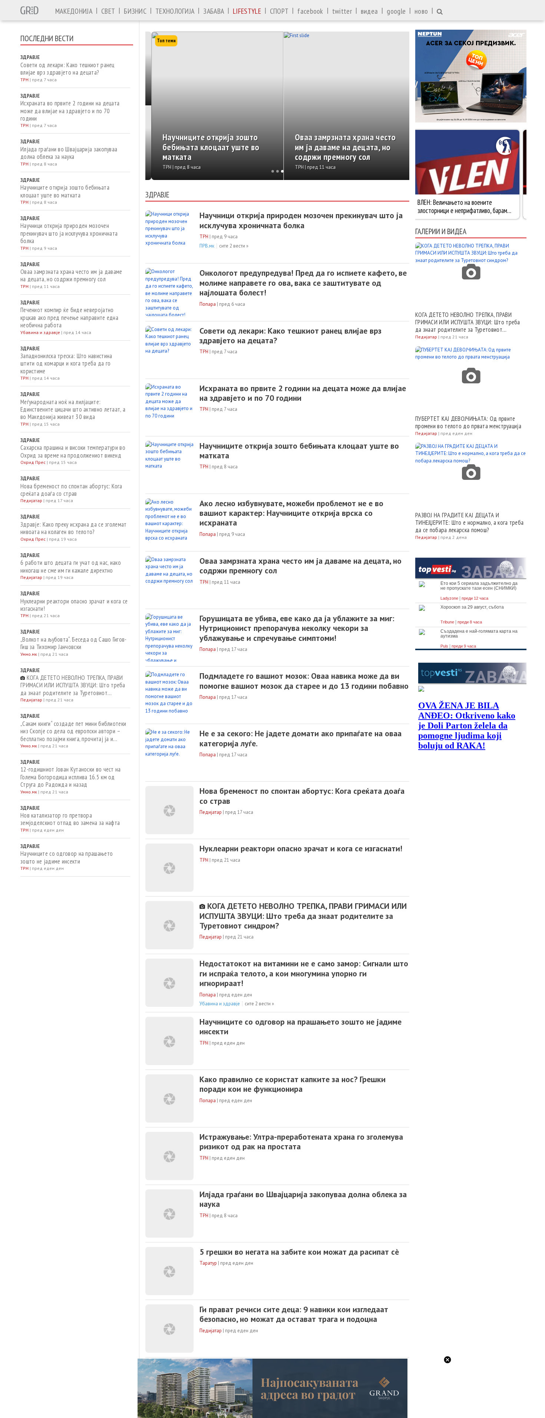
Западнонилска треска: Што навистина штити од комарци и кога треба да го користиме (66, 363)
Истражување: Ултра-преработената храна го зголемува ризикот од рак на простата (301, 1142)
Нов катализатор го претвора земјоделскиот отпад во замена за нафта (70, 819)
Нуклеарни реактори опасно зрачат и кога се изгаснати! (74, 605)
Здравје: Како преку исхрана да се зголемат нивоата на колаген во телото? (73, 528)
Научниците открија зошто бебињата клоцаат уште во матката (64, 191)
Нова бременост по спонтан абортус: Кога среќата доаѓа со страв (71, 490)
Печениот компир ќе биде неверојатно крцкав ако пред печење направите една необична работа (69, 317)
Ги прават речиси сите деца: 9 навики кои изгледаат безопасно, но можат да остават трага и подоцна (293, 1314)
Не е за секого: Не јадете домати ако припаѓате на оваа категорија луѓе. (300, 738)
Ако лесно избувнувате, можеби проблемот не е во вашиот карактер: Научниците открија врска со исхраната (291, 513)
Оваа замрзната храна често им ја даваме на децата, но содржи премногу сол (71, 275)
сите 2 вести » (233, 246)
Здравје (157, 194)
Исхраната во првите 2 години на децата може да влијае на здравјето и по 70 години (69, 110)
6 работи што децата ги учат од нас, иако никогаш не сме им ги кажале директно (70, 566)
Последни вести (46, 38)
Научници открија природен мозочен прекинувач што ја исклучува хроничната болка (69, 233)
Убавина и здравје (219, 1004)
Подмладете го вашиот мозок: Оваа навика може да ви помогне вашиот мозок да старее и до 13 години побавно (304, 681)
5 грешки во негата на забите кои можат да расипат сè (299, 1252)
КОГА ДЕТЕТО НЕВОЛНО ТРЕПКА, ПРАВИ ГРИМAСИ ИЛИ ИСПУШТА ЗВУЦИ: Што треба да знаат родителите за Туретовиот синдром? (72, 685)
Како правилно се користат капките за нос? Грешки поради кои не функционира (292, 1084)
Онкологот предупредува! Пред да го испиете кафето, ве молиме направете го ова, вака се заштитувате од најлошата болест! (303, 282)
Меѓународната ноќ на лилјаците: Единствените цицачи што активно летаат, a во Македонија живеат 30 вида (72, 409)
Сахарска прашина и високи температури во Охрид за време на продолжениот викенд (72, 451)
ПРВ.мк (206, 246)
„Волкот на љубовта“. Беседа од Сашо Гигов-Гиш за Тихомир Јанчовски (73, 643)
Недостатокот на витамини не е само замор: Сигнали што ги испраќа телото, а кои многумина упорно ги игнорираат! (303, 973)
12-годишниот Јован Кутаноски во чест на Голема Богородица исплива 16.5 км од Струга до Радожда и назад (70, 777)
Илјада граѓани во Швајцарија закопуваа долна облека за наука (68, 153)
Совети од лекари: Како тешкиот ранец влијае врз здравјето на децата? (67, 68)
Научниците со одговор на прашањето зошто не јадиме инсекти (66, 857)
